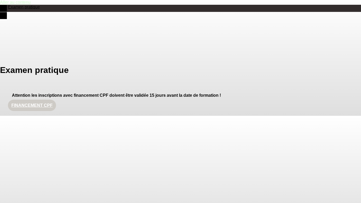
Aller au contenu (15, 2)
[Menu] (3, 15)
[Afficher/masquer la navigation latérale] (3, 8)
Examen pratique (24, 7)
